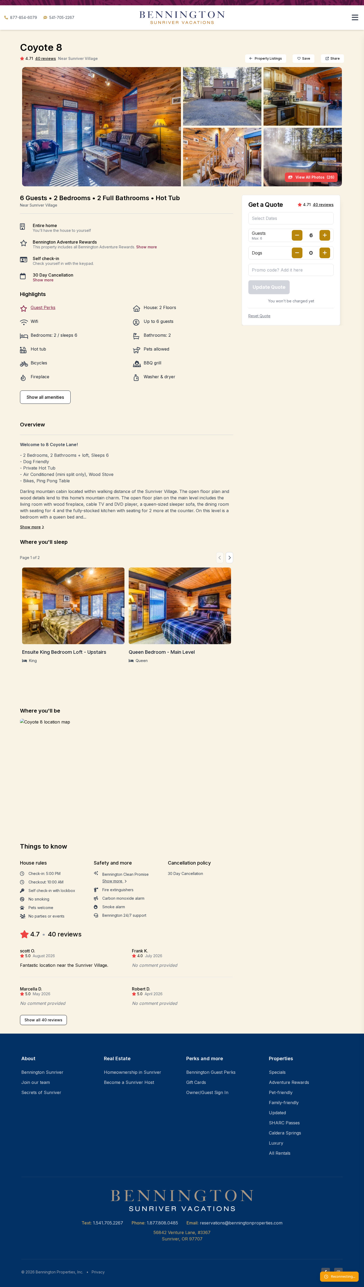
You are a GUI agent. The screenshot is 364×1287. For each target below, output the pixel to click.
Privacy (98, 1272)
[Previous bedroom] (220, 557)
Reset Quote (259, 316)
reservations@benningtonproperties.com (241, 1223)
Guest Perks (43, 307)
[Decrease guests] (297, 235)
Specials (277, 1072)
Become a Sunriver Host (129, 1082)
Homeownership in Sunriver (132, 1072)
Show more (146, 247)
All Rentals (279, 1153)
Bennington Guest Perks (211, 1072)
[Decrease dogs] (297, 253)
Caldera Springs (285, 1133)
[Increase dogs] (324, 253)
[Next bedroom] (229, 557)
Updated (277, 1112)
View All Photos (314, 177)
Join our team (35, 1082)
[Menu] (355, 17)
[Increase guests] (324, 235)
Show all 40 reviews (43, 1020)
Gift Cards (196, 1082)
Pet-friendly (281, 1092)
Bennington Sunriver (42, 1072)
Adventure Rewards (289, 1082)
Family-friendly (284, 1102)
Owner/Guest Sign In (207, 1092)
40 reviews (45, 58)
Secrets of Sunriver (41, 1092)
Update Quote (269, 287)
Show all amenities (45, 397)
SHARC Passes (284, 1122)
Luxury (276, 1143)
